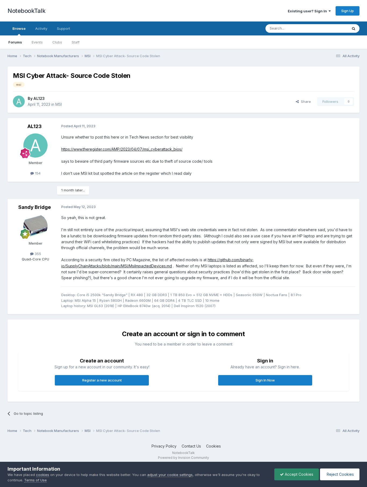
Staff (76, 42)
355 (37, 254)
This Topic (331, 28)
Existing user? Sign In (308, 11)
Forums (15, 42)
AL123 (39, 98)
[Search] (353, 28)
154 (37, 173)
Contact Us (191, 446)
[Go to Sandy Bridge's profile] (35, 226)
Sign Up (347, 11)
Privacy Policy (164, 446)
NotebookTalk (26, 10)
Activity (41, 28)
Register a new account (102, 380)
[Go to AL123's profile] (19, 101)
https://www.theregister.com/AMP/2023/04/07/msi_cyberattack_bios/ (121, 149)
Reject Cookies (340, 474)
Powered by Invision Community (183, 458)
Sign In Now (265, 380)
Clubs (57, 42)
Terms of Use (35, 480)
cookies (42, 475)
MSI (58, 104)
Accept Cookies (298, 474)
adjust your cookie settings (170, 475)
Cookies (213, 446)
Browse (19, 28)
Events (37, 42)
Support (63, 28)
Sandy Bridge (34, 207)
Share (305, 101)
